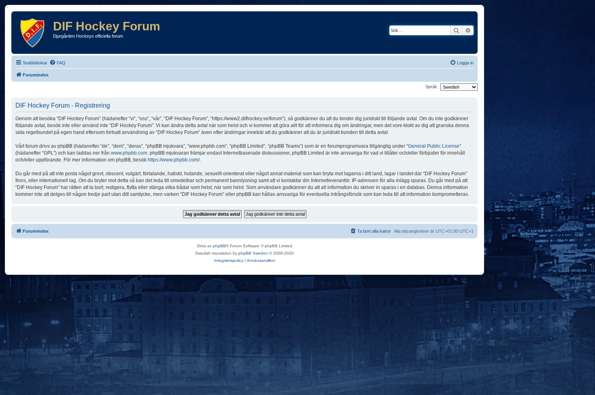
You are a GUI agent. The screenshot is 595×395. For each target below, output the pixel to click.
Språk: (431, 86)
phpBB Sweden (253, 253)
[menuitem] (57, 63)
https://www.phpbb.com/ (174, 160)
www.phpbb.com (129, 153)
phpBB (219, 246)
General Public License (433, 146)
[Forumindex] (33, 32)
